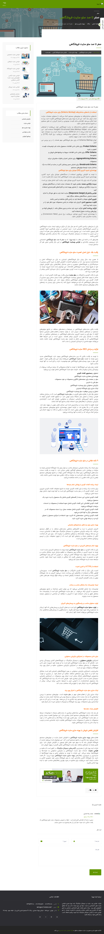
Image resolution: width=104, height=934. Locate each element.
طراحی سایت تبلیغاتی (14, 62)
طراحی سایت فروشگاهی (85, 52)
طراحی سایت (93, 750)
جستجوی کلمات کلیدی (84, 373)
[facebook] (40, 917)
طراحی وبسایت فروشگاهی (71, 242)
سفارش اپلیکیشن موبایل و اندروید (15, 95)
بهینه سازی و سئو (80, 24)
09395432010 (30, 904)
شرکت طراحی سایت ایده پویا (65, 931)
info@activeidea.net (44, 907)
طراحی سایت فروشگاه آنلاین (60, 52)
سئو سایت (47, 52)
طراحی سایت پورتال (14, 87)
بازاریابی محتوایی (86, 660)
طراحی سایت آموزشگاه (13, 69)
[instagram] (46, 917)
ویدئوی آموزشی (26, 136)
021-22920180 (48, 904)
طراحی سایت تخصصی (13, 55)
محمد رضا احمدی (88, 814)
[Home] (100, 4)
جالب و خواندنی (26, 132)
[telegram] (51, 917)
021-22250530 (39, 904)
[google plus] (57, 917)
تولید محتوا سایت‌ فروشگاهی (86, 607)
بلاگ (88, 24)
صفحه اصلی (95, 24)
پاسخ (85, 817)
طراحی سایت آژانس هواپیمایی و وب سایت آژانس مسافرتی (13, 78)
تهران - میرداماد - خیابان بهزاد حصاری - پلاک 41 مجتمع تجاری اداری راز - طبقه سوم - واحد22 (28, 910)
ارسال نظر (95, 872)
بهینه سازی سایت (73, 52)
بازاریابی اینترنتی (26, 119)
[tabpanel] (69, 77)
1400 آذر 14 (90, 817)
